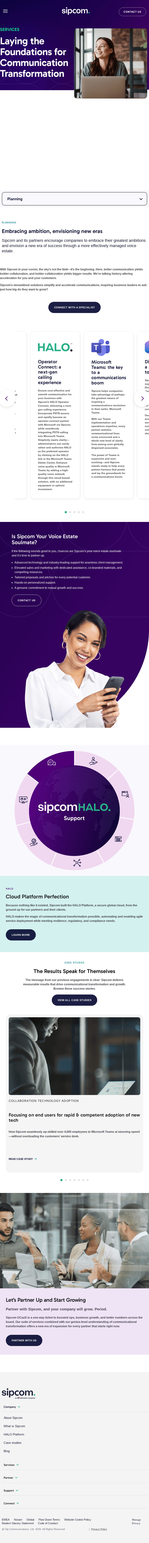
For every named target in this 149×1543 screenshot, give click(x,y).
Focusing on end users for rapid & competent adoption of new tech (74, 1117)
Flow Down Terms (49, 1519)
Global (30, 1519)
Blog (7, 1451)
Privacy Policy (99, 1529)
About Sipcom (13, 1418)
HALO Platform (14, 1434)
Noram (18, 1519)
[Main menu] (5, 11)
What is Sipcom (14, 1426)
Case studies (12, 1443)
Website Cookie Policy (77, 1519)
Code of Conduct (48, 1523)
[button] (66, 512)
